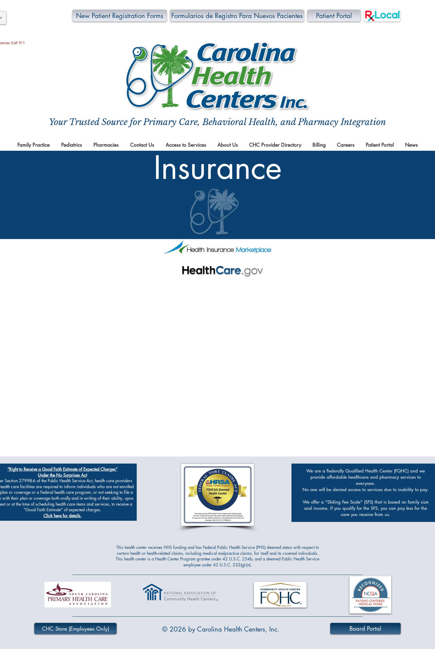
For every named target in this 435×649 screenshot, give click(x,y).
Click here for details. (63, 515)
